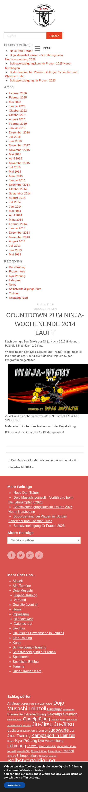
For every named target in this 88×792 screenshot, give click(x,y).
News (12, 284)
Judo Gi (34, 731)
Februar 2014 (18, 224)
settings (34, 778)
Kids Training (22, 638)
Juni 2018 (15, 141)
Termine (18, 666)
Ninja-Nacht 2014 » (21, 467)
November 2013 (19, 237)
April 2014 (15, 215)
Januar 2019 (17, 128)
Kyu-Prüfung (17, 276)
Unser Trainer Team (27, 671)
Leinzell (32, 746)
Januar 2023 (17, 106)
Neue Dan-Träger (21, 50)
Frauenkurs (68, 709)
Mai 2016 (15, 154)
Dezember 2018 (19, 132)
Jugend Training (25, 595)
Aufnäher (25, 704)
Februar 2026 (18, 93)
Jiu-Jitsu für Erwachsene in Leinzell (38, 633)
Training (14, 293)
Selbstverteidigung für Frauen (34, 652)
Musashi (11, 751)
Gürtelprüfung (36, 718)
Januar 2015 (17, 180)
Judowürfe (58, 730)
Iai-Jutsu (55, 719)
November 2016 (19, 149)
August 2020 (17, 119)
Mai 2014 (15, 210)
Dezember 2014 (19, 184)
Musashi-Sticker (39, 751)
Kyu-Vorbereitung (50, 740)
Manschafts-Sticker (66, 746)
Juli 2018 (15, 136)
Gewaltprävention (25, 604)
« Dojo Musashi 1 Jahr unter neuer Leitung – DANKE (43, 460)
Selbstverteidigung (31, 760)
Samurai (11, 756)
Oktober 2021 (18, 114)
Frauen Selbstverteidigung (26, 714)
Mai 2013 (15, 254)
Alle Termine (22, 586)
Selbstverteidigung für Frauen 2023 (33, 80)
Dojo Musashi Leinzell (35, 706)
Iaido (62, 719)
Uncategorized (18, 297)
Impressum (21, 614)
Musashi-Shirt (23, 751)
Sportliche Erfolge (26, 661)
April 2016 (15, 158)
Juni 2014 (15, 206)
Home (17, 609)
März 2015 (16, 176)
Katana (10, 741)
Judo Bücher (23, 731)
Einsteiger (54, 709)
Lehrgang (15, 280)
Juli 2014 (15, 202)
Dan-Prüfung (17, 267)
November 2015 (19, 163)
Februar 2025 (18, 97)
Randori (68, 751)
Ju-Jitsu (64, 724)
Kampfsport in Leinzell (53, 735)
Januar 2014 (17, 228)
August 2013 (17, 241)
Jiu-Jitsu (19, 628)
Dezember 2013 (19, 232)
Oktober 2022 (18, 110)
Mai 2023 (15, 102)
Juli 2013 (15, 245)
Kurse (17, 642)
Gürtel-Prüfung (14, 719)
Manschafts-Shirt (47, 746)
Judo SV (43, 731)
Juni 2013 (15, 250)
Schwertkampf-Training (29, 647)
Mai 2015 (15, 171)
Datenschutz (23, 623)
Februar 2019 (18, 123)
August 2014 (17, 197)
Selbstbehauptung (48, 756)
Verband (20, 600)
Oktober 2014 (18, 189)
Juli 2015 (15, 167)
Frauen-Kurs (17, 271)
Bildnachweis (23, 619)
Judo (11, 730)
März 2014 (16, 219)
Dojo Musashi (23, 590)
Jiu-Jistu (27, 725)
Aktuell (18, 581)
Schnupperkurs (27, 755)
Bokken (35, 704)
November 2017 (19, 145)
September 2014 (20, 193)
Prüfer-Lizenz (55, 751)
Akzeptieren (14, 785)
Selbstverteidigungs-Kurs (25, 288)
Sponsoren (21, 657)
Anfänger (14, 703)
